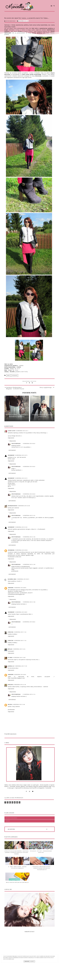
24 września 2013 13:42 (18, 704)
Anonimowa (11, 550)
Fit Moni (10, 657)
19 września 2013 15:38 (19, 657)
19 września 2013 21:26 (29, 537)
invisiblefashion (12, 505)
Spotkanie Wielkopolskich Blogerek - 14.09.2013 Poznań (15, 388)
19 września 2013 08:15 (23, 579)
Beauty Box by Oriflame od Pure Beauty (17, 882)
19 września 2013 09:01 (21, 612)
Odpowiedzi (12, 441)
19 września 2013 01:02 (21, 527)
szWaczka (10, 632)
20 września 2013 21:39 (19, 684)
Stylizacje (14, 375)
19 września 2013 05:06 (21, 550)
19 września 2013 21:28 (29, 564)
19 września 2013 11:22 (20, 632)
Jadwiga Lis (11, 666)
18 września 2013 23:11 (22, 430)
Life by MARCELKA (16, 443)
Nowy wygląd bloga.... (46, 387)
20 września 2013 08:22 (29, 621)
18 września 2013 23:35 (23, 505)
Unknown (10, 587)
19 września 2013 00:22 (29, 443)
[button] (43, 3)
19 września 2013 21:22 (29, 515)
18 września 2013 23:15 (21, 455)
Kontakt (8, 821)
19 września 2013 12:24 (19, 649)
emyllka (10, 649)
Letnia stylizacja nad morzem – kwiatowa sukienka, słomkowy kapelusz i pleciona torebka (16, 852)
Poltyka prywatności (11, 817)
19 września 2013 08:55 (20, 587)
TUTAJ (26, 371)
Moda (8, 375)
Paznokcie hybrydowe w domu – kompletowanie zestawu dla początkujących (42, 868)
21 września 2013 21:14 (29, 694)
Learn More (26, 961)
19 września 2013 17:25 (20, 666)
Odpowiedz (11, 438)
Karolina (10, 684)
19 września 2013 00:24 (29, 494)
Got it (32, 961)
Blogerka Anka (12, 579)
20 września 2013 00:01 (20, 674)
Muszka (10, 704)
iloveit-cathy (11, 430)
